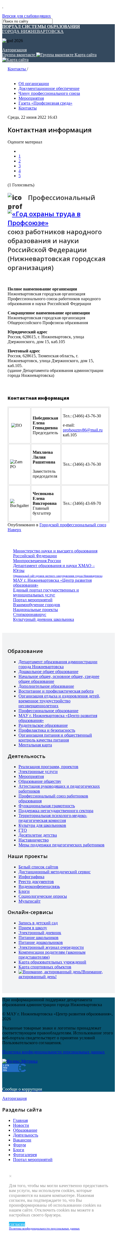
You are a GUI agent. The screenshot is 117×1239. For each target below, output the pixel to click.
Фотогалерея (25, 1154)
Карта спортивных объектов (45, 967)
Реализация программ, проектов (48, 766)
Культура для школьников (42, 825)
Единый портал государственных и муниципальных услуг (46, 592)
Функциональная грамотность (47, 805)
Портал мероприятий (33, 599)
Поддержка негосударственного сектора (56, 810)
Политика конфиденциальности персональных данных (44, 1228)
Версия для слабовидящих (26, 16)
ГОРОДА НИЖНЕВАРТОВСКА (41, 29)
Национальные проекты (35, 609)
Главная (20, 1120)
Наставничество (34, 840)
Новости (21, 1125)
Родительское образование (43, 725)
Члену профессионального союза (49, 93)
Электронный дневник (40, 932)
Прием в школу (33, 927)
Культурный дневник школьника (43, 619)
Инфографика (31, 876)
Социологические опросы (43, 896)
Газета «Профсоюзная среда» (45, 103)
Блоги (24, 891)
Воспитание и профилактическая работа (56, 691)
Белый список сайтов (38, 867)
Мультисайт (30, 901)
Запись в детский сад (38, 923)
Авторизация (14, 50)
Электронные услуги (38, 771)
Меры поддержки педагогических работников (61, 845)
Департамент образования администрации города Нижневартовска (58, 664)
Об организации (34, 83)
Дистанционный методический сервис (55, 871)
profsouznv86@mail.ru (83, 430)
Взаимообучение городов (36, 604)
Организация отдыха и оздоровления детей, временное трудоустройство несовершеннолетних (59, 701)
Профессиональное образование (48, 710)
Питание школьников (39, 937)
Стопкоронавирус (29, 614)
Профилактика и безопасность (47, 730)
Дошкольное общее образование (48, 671)
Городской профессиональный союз (72, 524)
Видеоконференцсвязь (39, 886)
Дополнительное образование (46, 686)
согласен (17, 1224)
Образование (25, 1130)
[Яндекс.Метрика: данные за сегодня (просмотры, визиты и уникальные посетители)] (20, 1061)
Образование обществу (40, 781)
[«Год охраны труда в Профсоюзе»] (58, 218)
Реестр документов (36, 881)
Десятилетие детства (38, 835)
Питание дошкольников (41, 942)
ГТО (23, 830)
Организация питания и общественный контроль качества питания (55, 737)
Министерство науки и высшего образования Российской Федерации (55, 553)
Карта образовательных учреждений (52, 962)
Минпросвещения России (37, 560)
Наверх (14, 529)
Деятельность (25, 1135)
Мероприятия (31, 98)
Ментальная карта (35, 745)
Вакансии (22, 1140)
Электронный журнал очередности (51, 947)
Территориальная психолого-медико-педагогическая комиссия (53, 818)
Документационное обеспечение (49, 88)
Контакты (17, 69)
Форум (19, 1145)
